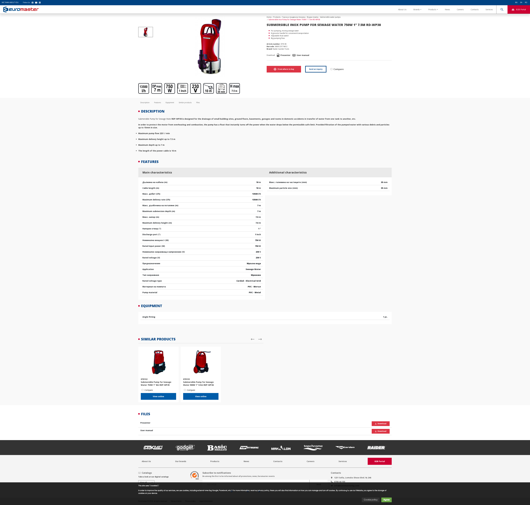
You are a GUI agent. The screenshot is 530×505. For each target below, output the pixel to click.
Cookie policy (370, 500)
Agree (386, 500)
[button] (417, 9)
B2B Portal (380, 461)
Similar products (185, 102)
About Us (402, 9)
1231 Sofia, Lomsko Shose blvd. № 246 (352, 477)
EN (521, 2)
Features (157, 102)
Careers (460, 9)
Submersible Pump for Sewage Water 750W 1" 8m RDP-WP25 (156, 383)
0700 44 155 (339, 481)
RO (526, 2)
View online (158, 396)
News (447, 9)
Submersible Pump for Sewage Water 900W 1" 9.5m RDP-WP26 (198, 383)
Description (144, 102)
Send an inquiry (316, 69)
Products (214, 461)
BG (516, 2)
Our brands (180, 461)
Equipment (170, 102)
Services (489, 9)
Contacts (475, 9)
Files (198, 102)
